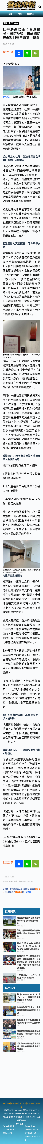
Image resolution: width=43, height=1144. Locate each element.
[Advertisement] (21, 1076)
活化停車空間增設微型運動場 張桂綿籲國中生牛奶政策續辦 (28, 1046)
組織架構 (14, 1103)
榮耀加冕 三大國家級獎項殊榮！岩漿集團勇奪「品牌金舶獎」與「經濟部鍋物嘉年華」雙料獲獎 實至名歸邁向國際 (28, 962)
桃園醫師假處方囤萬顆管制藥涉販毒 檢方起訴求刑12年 (28, 921)
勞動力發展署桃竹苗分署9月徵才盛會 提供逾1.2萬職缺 (28, 933)
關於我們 (6, 1103)
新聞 (10, 14)
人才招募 (22, 1103)
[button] (11, 14)
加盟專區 (30, 1103)
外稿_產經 (8, 23)
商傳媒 (7, 96)
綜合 (16, 23)
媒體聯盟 (31, 14)
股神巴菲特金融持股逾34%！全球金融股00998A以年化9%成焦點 (28, 946)
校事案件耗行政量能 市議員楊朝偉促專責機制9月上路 (28, 1010)
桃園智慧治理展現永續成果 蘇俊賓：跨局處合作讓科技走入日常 (29, 1034)
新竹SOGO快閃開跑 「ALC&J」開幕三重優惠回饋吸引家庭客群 (28, 997)
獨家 (20, 14)
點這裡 (28, 892)
